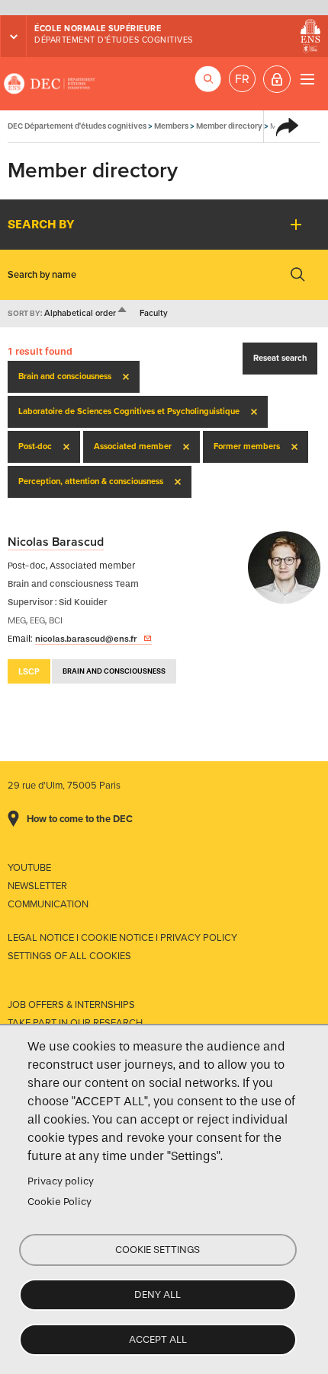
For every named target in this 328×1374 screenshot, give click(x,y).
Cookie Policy (59, 1201)
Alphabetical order (86, 313)
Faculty (154, 313)
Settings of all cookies (69, 956)
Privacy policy (60, 1181)
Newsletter (37, 886)
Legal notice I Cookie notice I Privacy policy (122, 938)
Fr (242, 79)
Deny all (157, 1294)
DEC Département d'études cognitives (49, 83)
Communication (48, 904)
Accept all (158, 1339)
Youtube (29, 868)
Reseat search (280, 358)
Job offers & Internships (71, 1005)
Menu (307, 78)
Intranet (277, 79)
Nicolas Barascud (56, 542)
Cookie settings (157, 1249)
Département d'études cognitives (113, 40)
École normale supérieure (97, 28)
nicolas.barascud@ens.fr (86, 638)
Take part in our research (75, 1023)
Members (171, 126)
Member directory (229, 126)
